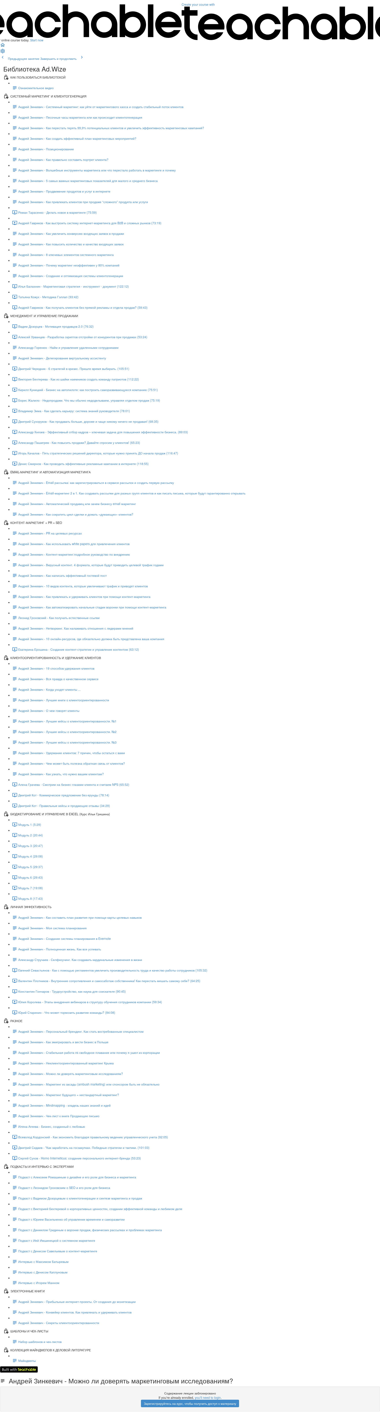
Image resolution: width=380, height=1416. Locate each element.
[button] (2, 46)
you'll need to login (208, 1397)
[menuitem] (2, 52)
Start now (36, 40)
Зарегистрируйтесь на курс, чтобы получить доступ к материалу (190, 1403)
